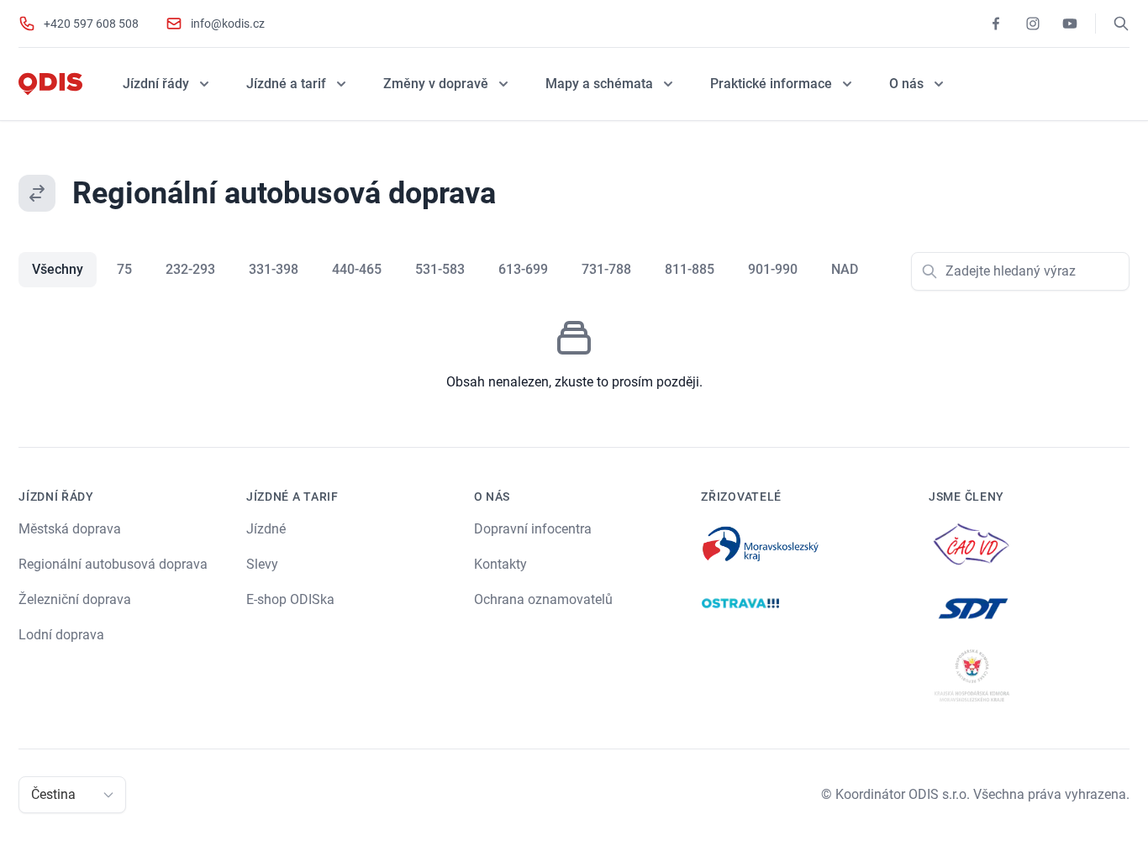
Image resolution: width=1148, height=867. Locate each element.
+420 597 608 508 (91, 23)
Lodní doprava (61, 635)
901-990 (773, 269)
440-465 (357, 269)
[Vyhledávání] (1121, 23)
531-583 (440, 269)
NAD (844, 269)
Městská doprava (69, 529)
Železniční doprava (74, 599)
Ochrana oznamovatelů (543, 599)
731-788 (606, 269)
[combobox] (32, 795)
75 (124, 269)
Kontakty (500, 564)
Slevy (262, 564)
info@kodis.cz (228, 23)
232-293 (190, 269)
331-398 (273, 269)
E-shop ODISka (290, 599)
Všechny (57, 269)
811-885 (689, 269)
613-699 (523, 269)
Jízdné (266, 529)
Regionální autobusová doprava (113, 564)
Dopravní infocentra (533, 529)
